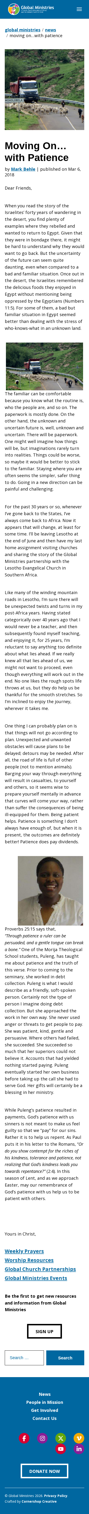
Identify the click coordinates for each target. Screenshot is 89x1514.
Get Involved (44, 1410)
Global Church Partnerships (40, 1269)
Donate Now (44, 1471)
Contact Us (44, 1418)
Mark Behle (23, 169)
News (45, 1394)
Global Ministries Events (36, 1278)
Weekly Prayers (24, 1251)
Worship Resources (29, 1260)
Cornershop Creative (39, 1501)
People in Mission (44, 1402)
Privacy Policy (55, 1495)
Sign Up (44, 1331)
